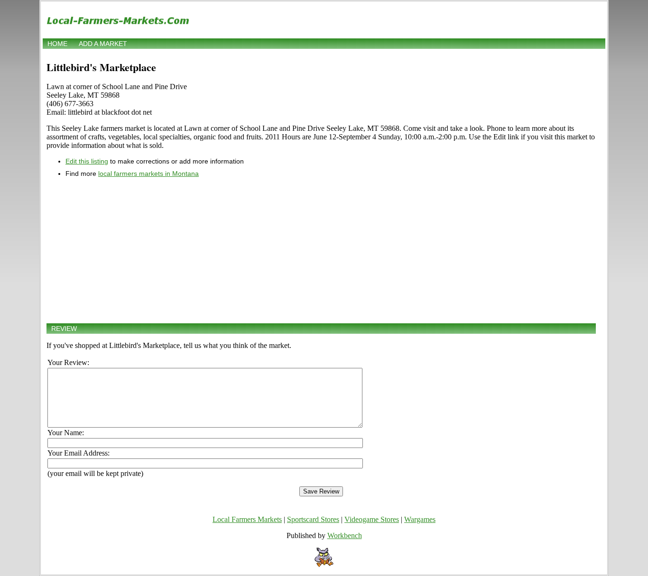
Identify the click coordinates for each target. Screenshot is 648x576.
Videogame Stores (371, 519)
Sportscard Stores (313, 519)
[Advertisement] (321, 250)
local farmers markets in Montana (148, 173)
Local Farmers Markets (247, 519)
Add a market (103, 43)
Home (57, 43)
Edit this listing (86, 161)
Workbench (344, 535)
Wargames (419, 519)
